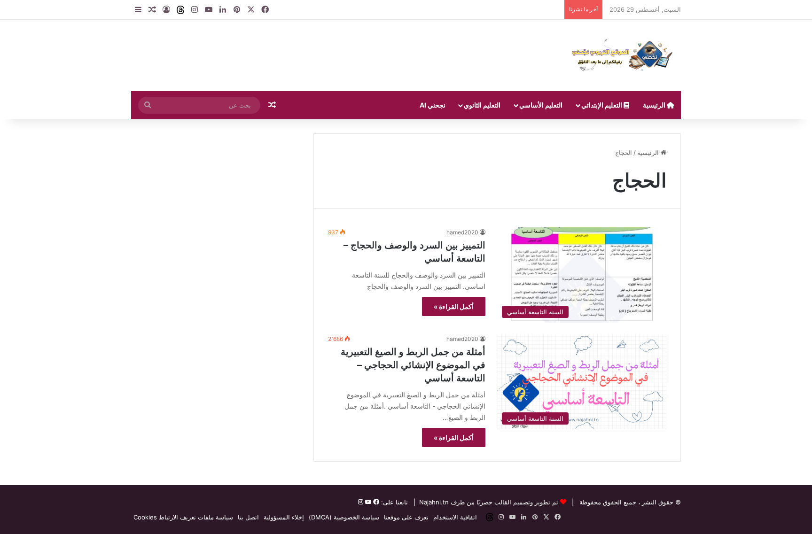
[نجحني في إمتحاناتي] (624, 55)
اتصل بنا (248, 517)
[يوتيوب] (367, 502)
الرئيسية (655, 105)
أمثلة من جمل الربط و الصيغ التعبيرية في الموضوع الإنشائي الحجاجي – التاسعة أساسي (413, 365)
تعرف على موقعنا (406, 517)
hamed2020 (462, 232)
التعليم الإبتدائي (602, 105)
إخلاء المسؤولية (284, 517)
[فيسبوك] (375, 502)
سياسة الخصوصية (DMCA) (344, 517)
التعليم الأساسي (540, 105)
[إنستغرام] (360, 502)
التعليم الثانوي (482, 105)
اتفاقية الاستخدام (455, 517)
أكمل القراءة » (454, 306)
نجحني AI (432, 105)
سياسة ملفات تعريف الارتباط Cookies (183, 517)
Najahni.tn (434, 502)
